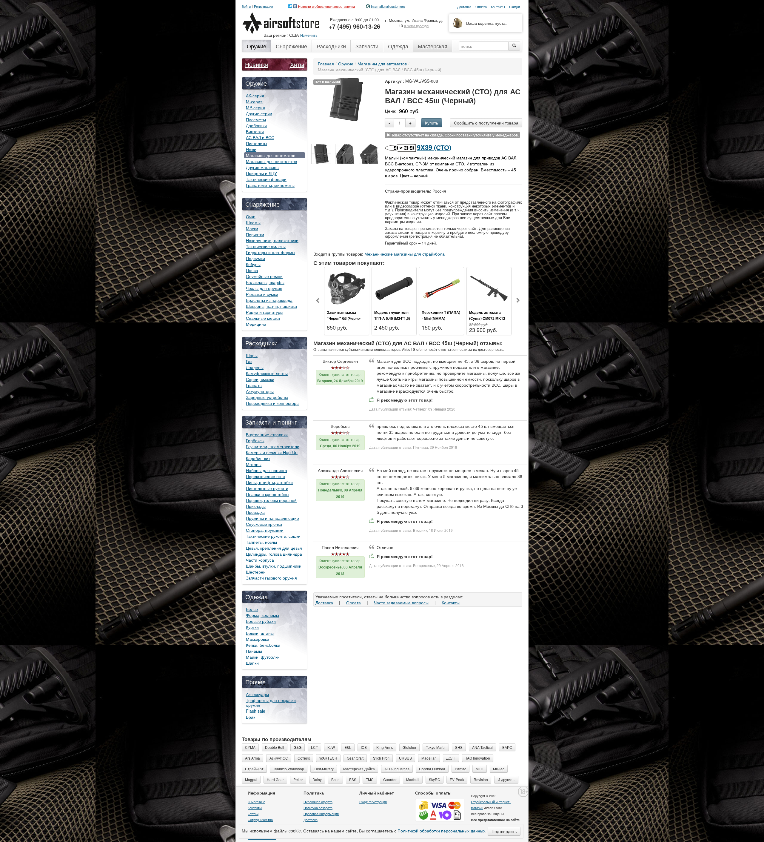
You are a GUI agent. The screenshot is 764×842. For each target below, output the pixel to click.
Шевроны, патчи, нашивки (271, 306)
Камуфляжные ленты (267, 373)
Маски (252, 228)
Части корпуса (260, 560)
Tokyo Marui (436, 747)
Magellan (429, 757)
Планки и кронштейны (267, 494)
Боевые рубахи (261, 621)
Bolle (335, 779)
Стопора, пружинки (265, 530)
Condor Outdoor (432, 768)
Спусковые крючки (264, 524)
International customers (388, 6)
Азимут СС (278, 757)
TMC (370, 779)
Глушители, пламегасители (272, 446)
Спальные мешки (263, 318)
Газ (249, 361)
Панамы (254, 651)
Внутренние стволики (267, 434)
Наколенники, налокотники (272, 240)
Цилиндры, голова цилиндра (274, 554)
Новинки (256, 64)
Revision (481, 779)
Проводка (255, 512)
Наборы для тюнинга (266, 470)
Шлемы (253, 222)
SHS (459, 747)
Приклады (256, 506)
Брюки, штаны (260, 633)
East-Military (324, 768)
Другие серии (259, 113)
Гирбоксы (255, 440)
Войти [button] (246, 6)
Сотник (304, 757)
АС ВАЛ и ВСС (260, 137)
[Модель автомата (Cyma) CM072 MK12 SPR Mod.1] (489, 288)
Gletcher (409, 747)
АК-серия (255, 96)
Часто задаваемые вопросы (401, 603)
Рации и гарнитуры (264, 312)
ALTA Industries (396, 768)
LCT (314, 747)
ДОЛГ (451, 757)
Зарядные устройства (267, 397)
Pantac (460, 768)
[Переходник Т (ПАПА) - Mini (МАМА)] (441, 288)
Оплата (353, 603)
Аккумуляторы (260, 391)
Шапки (252, 663)
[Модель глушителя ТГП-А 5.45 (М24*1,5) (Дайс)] (394, 288)
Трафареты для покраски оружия (271, 702)
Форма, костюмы (262, 615)
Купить (431, 123)
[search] (514, 46)
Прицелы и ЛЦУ (261, 173)
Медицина (256, 324)
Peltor (298, 779)
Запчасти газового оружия (271, 578)
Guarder (390, 779)
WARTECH (328, 757)
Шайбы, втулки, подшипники (273, 566)
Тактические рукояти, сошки (273, 536)
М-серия (254, 102)
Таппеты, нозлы (261, 542)
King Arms (384, 747)
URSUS (405, 757)
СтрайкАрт (254, 768)
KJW (331, 747)
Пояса (252, 270)
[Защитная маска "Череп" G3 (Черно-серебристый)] (346, 288)
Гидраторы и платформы (270, 252)
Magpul (251, 779)
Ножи (251, 149)
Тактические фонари (266, 179)
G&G (297, 747)
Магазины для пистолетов (271, 161)
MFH (479, 768)
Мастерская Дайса (359, 768)
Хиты (297, 64)
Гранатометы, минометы (270, 185)
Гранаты (254, 385)
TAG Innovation (477, 757)
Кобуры (253, 264)
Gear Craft (355, 757)
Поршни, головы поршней (271, 500)
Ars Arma (252, 757)
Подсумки (255, 258)
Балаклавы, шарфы (265, 282)
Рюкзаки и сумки (262, 294)
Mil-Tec (498, 768)
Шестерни (256, 572)
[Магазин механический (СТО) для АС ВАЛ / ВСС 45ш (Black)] (321, 154)
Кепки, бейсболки (263, 645)
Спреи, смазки (260, 379)
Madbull (412, 779)
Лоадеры (255, 367)
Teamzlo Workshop (288, 768)
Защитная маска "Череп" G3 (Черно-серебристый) (344, 318)
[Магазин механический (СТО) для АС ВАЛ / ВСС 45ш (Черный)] (346, 99)
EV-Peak (457, 779)
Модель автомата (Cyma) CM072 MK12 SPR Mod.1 (487, 318)
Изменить (309, 35)
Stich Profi (381, 757)
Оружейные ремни (264, 276)
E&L (347, 747)
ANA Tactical (482, 747)
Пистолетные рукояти (267, 488)
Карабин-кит (258, 458)
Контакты (451, 603)
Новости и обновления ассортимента (326, 6)
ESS (352, 779)
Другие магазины (262, 167)
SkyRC (434, 779)
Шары (252, 355)
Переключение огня (265, 476)
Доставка (324, 603)
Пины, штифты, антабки (269, 482)
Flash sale (255, 711)
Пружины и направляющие (272, 518)
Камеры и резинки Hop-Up (272, 452)
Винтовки (255, 131)
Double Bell (274, 747)
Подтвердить (504, 831)
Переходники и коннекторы (272, 403)
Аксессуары (257, 694)
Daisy (317, 779)
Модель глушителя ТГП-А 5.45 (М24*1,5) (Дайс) (392, 318)
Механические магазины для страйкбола (404, 254)
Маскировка (257, 639)
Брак (250, 717)
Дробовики (256, 125)
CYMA (250, 747)
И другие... (506, 779)
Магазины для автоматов (270, 155)
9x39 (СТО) (434, 147)
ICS (364, 747)
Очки (250, 216)
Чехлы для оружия (264, 288)
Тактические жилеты (266, 246)
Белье (252, 609)
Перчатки (255, 234)
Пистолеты (256, 143)
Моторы (253, 464)
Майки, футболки (263, 657)
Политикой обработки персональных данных (441, 831)
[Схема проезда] (416, 25)
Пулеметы (256, 119)
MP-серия (255, 107)
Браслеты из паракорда (269, 300)
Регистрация (263, 6)
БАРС (507, 747)
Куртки (252, 627)
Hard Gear (275, 779)
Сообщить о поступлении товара (486, 123)
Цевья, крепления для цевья (274, 548)
